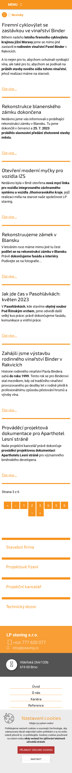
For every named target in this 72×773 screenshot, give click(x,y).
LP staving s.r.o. (4, 14)
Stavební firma (20, 547)
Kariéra (36, 699)
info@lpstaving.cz (26, 648)
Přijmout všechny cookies (36, 750)
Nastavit (36, 759)
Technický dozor (21, 606)
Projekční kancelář (23, 586)
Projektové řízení (22, 566)
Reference (36, 705)
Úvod (36, 686)
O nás (36, 693)
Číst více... (9, 89)
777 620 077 (29, 642)
